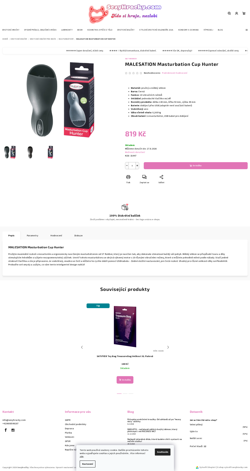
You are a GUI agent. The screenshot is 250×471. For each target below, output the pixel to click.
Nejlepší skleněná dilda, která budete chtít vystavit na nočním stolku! (154, 440)
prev (82, 347)
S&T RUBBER (131, 59)
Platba (68, 432)
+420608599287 (10, 423)
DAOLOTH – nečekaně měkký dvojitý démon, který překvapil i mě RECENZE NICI (152, 430)
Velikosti (69, 437)
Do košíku (197, 165)
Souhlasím (162, 452)
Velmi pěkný (196, 424)
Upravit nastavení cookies (68, 467)
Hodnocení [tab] (56, 235)
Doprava (69, 428)
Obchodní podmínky (75, 424)
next (168, 347)
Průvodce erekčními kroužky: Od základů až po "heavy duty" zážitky (154, 420)
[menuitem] (11, 30)
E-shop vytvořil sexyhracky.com (232, 467)
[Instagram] (13, 430)
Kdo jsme (70, 445)
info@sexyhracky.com (14, 420)
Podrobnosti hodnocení (174, 73)
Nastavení (87, 464)
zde (82, 456)
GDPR (68, 420)
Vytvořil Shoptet (208, 467)
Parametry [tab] (32, 235)
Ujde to (194, 431)
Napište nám (72, 449)
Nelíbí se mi (196, 438)
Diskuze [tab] (78, 235)
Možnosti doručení (135, 152)
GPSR (68, 441)
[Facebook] (5, 430)
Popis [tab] (11, 235)
